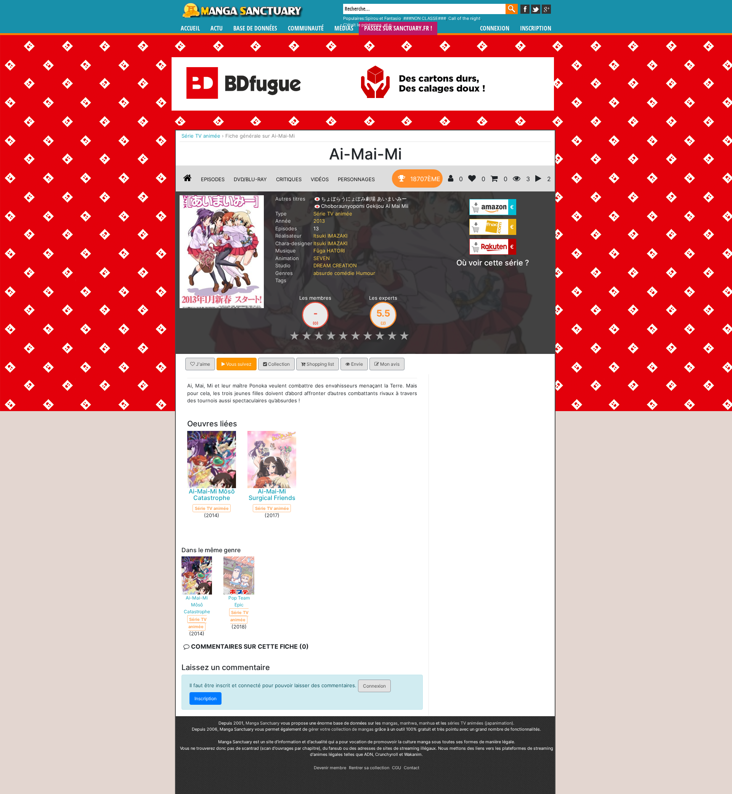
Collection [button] (278, 364)
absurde (323, 273)
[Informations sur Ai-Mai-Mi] (187, 179)
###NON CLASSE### (424, 18)
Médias (343, 28)
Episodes (213, 179)
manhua (427, 723)
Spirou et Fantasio (383, 18)
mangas (390, 723)
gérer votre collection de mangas (341, 729)
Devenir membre (330, 767)
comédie (344, 273)
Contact (411, 767)
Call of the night (464, 18)
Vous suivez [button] (238, 364)
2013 (319, 221)
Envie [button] (356, 364)
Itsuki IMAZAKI (330, 236)
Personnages (356, 179)
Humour (365, 273)
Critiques (289, 179)
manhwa (408, 723)
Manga (242, 10)
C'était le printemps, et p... (369, 24)
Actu (216, 28)
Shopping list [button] (319, 364)
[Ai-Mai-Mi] (222, 251)
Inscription (535, 28)
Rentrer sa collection (369, 767)
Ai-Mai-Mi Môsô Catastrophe (212, 494)
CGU (396, 767)
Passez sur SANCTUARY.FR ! (398, 28)
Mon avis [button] (389, 364)
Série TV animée (332, 214)
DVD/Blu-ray (250, 179)
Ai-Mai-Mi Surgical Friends (272, 494)
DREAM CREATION (335, 265)
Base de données (255, 28)
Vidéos (320, 179)
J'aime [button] (202, 364)
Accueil (190, 28)
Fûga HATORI (329, 251)
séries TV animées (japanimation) (480, 723)
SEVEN (321, 258)
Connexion (494, 28)
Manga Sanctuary (262, 723)
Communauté (306, 28)
